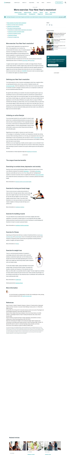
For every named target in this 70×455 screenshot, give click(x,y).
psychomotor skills (10, 85)
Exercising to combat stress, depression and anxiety (20, 29)
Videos (43, 2)
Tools (38, 2)
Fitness (41, 12)
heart (41, 235)
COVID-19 (48, 2)
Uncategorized (32, 14)
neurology (32, 60)
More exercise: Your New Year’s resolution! (16, 22)
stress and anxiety (39, 174)
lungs (11, 236)
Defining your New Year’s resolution (15, 24)
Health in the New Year (26, 296)
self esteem (37, 171)
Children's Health (27, 12)
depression (26, 171)
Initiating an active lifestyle (13, 26)
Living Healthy (31, 2)
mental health (18, 236)
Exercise (35, 12)
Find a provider (59, 2)
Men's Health (52, 12)
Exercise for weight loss (13, 37)
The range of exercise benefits (14, 28)
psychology (25, 60)
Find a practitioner (53, 65)
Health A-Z (24, 2)
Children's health (17, 12)
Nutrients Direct (19, 283)
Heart (46, 12)
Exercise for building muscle (14, 33)
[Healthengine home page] (7, 2)
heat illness (37, 137)
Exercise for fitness (12, 35)
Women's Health (48, 14)
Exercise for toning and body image (16, 31)
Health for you (17, 2)
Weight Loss (40, 14)
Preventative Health (22, 14)
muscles (8, 236)
